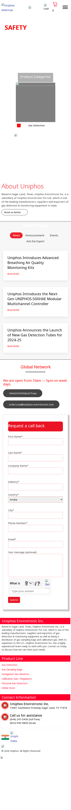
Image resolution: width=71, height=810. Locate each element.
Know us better (12, 212)
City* (11, 510)
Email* (12, 539)
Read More (13, 273)
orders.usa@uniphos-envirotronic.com (31, 404)
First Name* (15, 436)
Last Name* (15, 452)
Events (54, 235)
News (16, 235)
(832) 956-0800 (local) (23, 722)
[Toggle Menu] (65, 7)
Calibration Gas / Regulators (17, 678)
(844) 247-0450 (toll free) (25, 719)
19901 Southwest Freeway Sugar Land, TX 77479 (38, 707)
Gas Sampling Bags (12, 669)
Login (46, 8)
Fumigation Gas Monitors (15, 674)
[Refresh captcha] (47, 585)
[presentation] (4, 71)
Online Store (8, 687)
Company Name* (18, 465)
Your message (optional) (22, 552)
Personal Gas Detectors (15, 683)
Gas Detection (9, 664)
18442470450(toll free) (22, 393)
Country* (13, 494)
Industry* (13, 481)
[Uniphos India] (5, 737)
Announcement (34, 235)
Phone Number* (17, 523)
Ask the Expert (35, 241)
